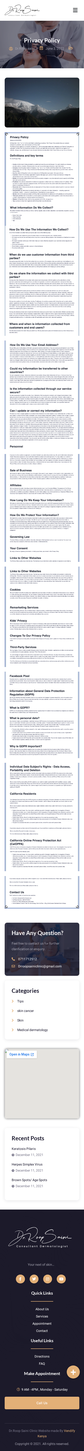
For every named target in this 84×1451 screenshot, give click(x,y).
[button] (75, 10)
